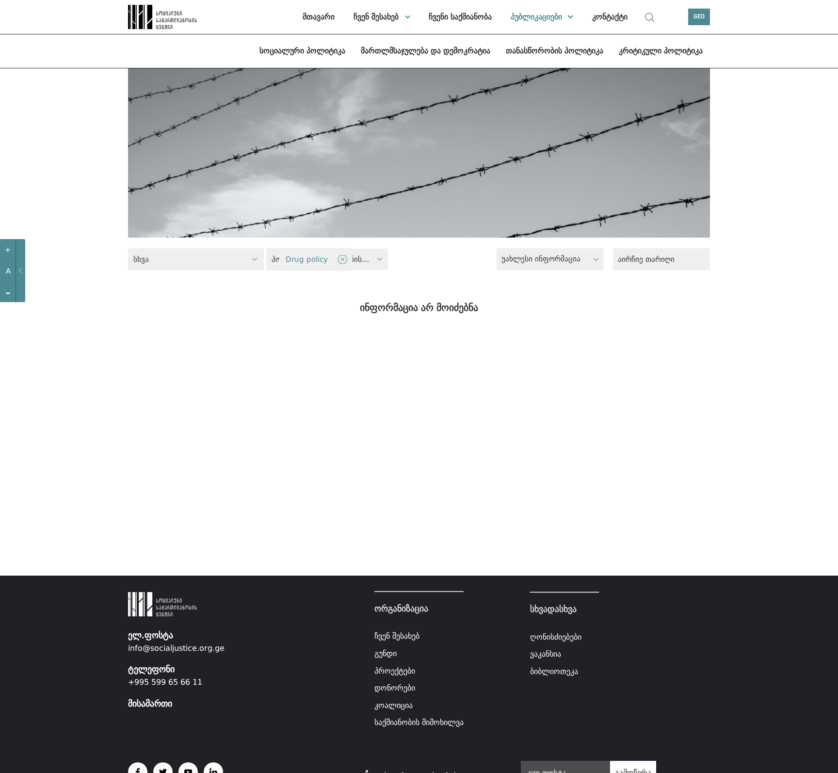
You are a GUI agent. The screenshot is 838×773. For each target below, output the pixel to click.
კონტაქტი (610, 16)
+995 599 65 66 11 (165, 682)
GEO (699, 17)
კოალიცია (393, 705)
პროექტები (394, 670)
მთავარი (319, 16)
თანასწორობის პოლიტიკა (554, 50)
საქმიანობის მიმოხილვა (419, 722)
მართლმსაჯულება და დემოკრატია (425, 50)
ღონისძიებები (555, 637)
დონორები (394, 687)
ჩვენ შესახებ (376, 16)
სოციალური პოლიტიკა (302, 50)
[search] (650, 17)
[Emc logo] (162, 17)
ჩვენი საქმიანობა (460, 16)
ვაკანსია (545, 654)
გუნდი (385, 653)
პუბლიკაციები (536, 16)
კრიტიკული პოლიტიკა (661, 50)
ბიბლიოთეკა (554, 671)
